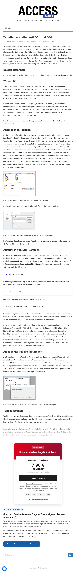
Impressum (33, 568)
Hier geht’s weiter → (38, 478)
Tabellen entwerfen (48, 41)
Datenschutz (42, 568)
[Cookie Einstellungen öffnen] (4, 570)
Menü (10, 28)
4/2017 (39, 41)
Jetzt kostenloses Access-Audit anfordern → (22, 544)
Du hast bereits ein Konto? (39, 500)
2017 (35, 41)
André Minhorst (24, 41)
